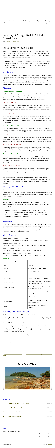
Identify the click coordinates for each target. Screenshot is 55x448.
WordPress (50, 444)
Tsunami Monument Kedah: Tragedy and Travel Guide (39, 354)
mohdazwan (9, 41)
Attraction (14, 41)
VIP (4, 22)
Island (4, 342)
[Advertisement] (27, 9)
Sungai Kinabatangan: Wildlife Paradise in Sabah (16, 403)
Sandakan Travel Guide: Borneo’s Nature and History (17, 407)
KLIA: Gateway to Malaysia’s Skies (12, 416)
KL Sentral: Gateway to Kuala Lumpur (13, 412)
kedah (18, 41)
